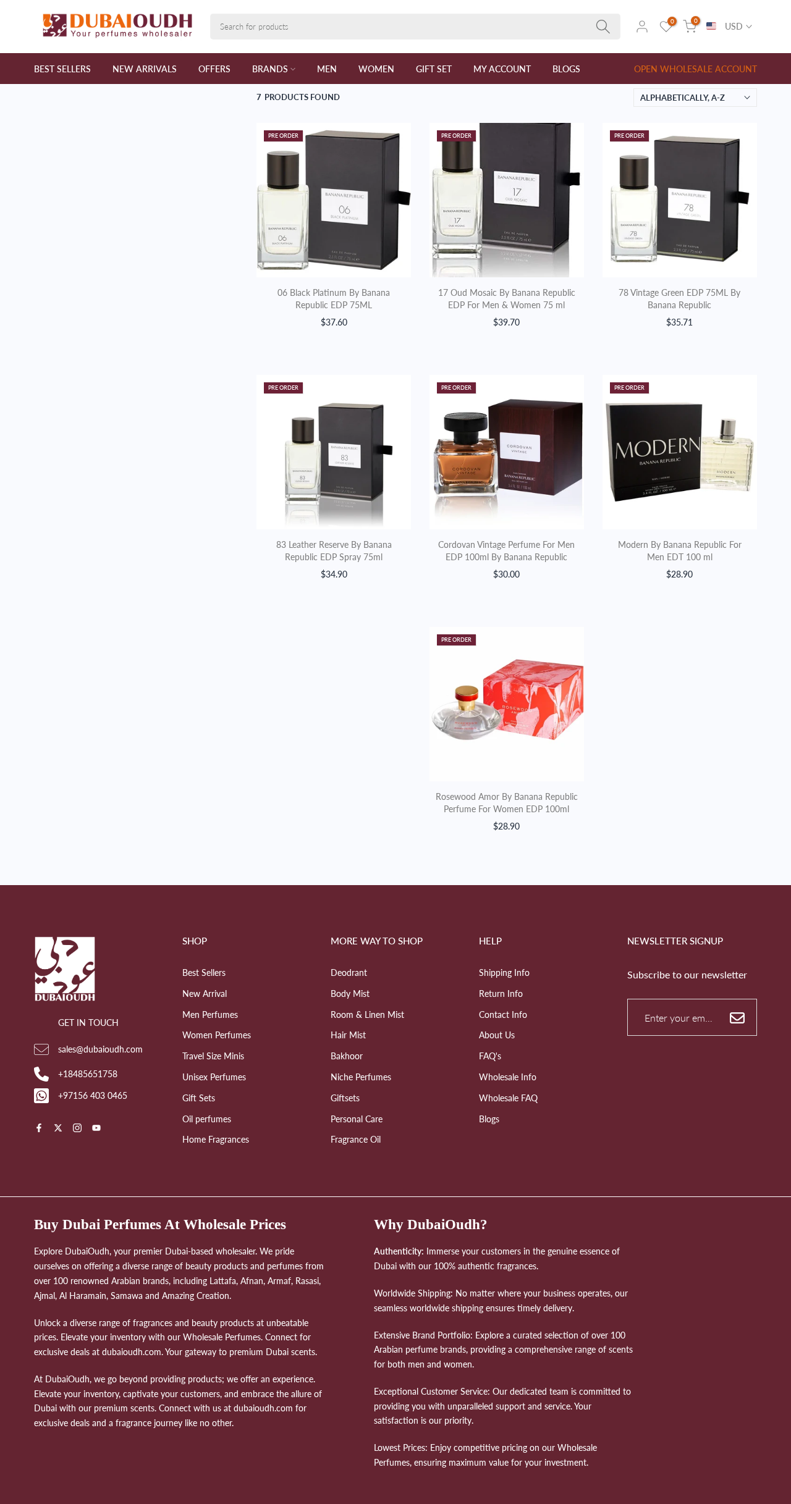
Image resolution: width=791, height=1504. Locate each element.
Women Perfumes (216, 1035)
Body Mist (350, 993)
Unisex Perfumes (214, 1077)
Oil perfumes (206, 1119)
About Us (497, 1035)
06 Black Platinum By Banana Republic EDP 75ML (333, 298)
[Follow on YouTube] (96, 1129)
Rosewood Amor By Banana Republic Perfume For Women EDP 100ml (507, 802)
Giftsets (345, 1098)
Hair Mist (348, 1035)
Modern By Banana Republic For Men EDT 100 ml (680, 550)
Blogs (489, 1119)
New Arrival (204, 993)
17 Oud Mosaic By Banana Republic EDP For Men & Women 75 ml (506, 298)
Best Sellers (204, 972)
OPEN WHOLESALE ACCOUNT (695, 69)
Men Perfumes (210, 1014)
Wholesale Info (507, 1077)
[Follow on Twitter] (58, 1129)
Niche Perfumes (361, 1077)
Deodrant (349, 972)
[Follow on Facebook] (39, 1129)
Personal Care (357, 1119)
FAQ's (490, 1056)
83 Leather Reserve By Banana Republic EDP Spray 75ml (334, 550)
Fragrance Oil (356, 1139)
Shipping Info (504, 972)
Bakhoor (347, 1056)
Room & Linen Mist (367, 1014)
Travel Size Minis (213, 1056)
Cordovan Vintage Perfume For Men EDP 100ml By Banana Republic (506, 550)
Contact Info (503, 1014)
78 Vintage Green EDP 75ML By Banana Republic (679, 298)
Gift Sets (198, 1098)
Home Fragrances (215, 1139)
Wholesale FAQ (508, 1098)
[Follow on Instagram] (77, 1129)
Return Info (501, 993)
